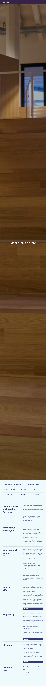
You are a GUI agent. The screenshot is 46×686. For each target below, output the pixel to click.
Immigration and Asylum (33, 484)
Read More (26, 608)
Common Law (23, 494)
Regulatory (36, 489)
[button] (45, 2)
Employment (36, 494)
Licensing (9, 494)
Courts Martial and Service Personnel (13, 484)
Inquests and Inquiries (9, 489)
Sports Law (23, 489)
